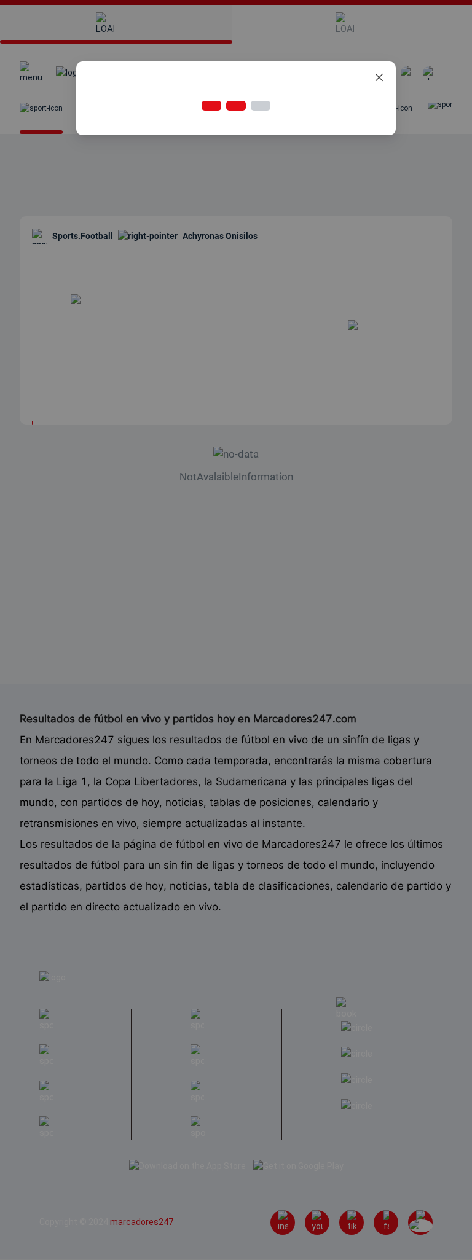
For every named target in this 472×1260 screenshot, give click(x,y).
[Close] (379, 78)
